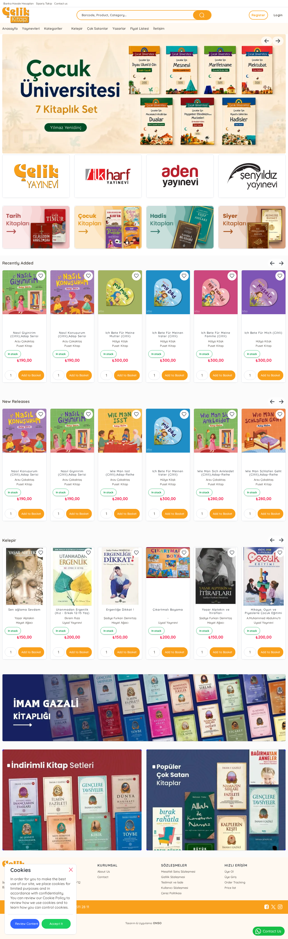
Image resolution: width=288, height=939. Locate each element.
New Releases (16, 401)
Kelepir (77, 28)
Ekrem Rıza (166, 618)
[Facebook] (266, 907)
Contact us (61, 3)
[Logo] (15, 15)
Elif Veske (118, 341)
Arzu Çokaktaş (214, 341)
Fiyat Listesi (139, 28)
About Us (103, 871)
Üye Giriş (230, 877)
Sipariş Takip (44, 3)
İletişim (158, 28)
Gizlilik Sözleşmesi (173, 877)
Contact (102, 877)
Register (258, 15)
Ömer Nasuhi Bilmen (166, 341)
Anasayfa (10, 28)
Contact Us (272, 931)
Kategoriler (53, 28)
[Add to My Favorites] (39, 275)
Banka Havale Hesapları (18, 3)
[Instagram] (280, 907)
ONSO (157, 923)
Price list (230, 887)
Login (278, 15)
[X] (273, 907)
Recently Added (17, 263)
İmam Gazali (166, 479)
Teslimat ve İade (172, 882)
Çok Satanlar (97, 28)
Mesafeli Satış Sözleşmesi (178, 871)
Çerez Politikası (171, 893)
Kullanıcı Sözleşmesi (174, 887)
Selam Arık (23, 618)
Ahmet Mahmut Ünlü (71, 618)
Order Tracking (235, 882)
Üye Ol (229, 871)
